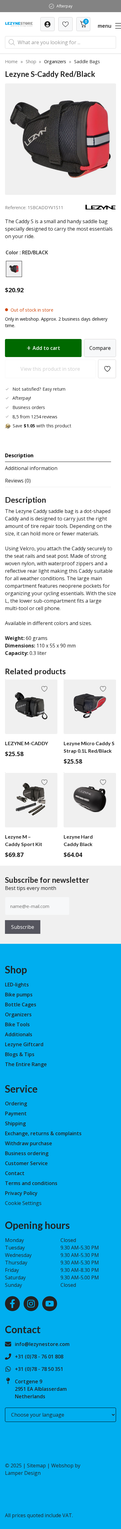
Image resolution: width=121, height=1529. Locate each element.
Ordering (16, 1103)
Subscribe (22, 927)
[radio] (14, 269)
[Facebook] (12, 1303)
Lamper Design (23, 1473)
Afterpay (64, 6)
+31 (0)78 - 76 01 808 (39, 1356)
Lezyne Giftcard (24, 1044)
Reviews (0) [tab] (18, 480)
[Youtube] (49, 1303)
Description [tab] (19, 455)
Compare (100, 348)
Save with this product (42, 426)
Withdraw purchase (28, 1143)
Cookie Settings (23, 1203)
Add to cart (46, 348)
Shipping (15, 1123)
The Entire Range (26, 1064)
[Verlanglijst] (47, 24)
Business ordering (26, 1153)
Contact (15, 1173)
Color (12, 252)
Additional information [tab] (31, 468)
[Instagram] (31, 1303)
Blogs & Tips (19, 1054)
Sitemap (36, 1465)
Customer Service (26, 1163)
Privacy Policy (21, 1193)
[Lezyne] (100, 208)
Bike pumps (19, 994)
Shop (31, 61)
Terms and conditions (31, 1183)
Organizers (55, 61)
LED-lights (17, 984)
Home (11, 61)
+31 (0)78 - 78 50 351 (39, 1369)
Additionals (18, 1034)
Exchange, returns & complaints (43, 1133)
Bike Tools (17, 1024)
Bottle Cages (20, 1004)
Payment (16, 1113)
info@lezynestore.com (42, 1344)
